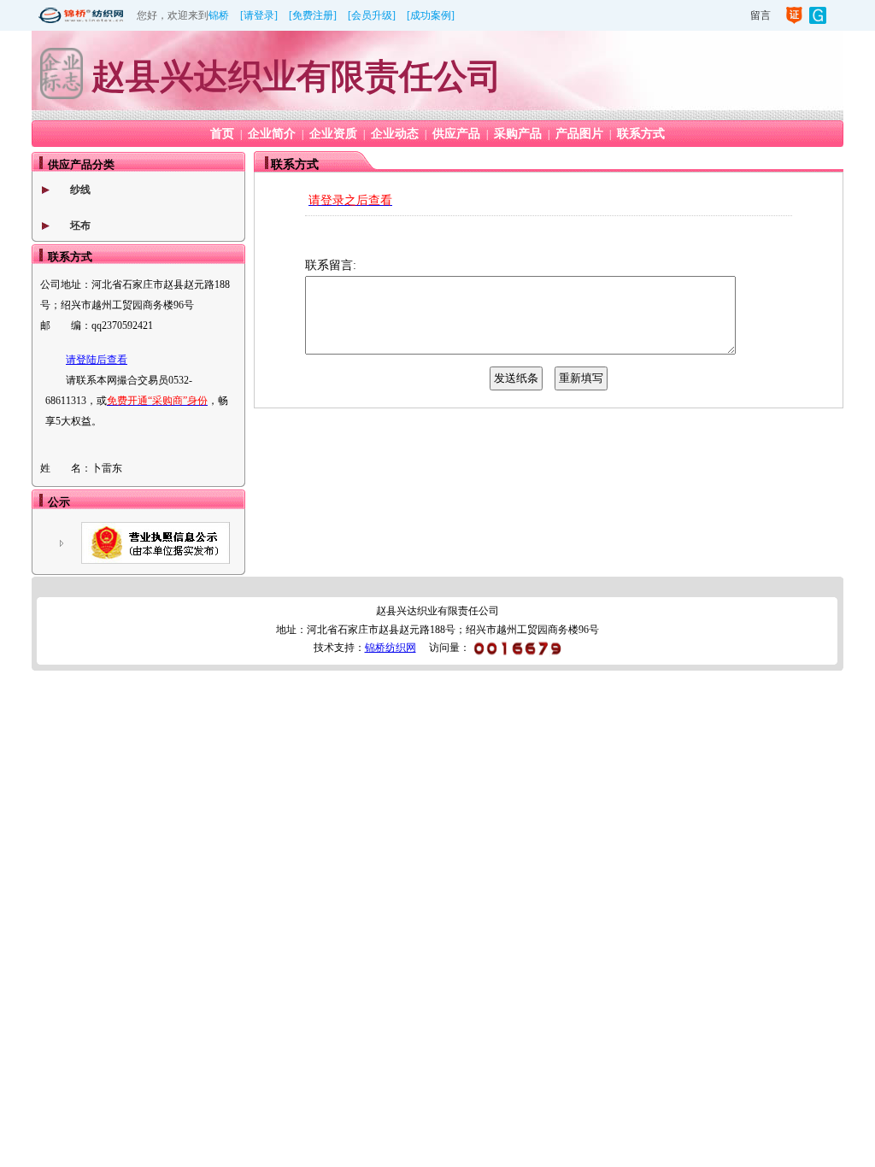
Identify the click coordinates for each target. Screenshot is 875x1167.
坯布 (80, 226)
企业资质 (333, 133)
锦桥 (218, 15)
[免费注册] (313, 15)
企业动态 (395, 133)
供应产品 (456, 133)
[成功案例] (431, 15)
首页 (222, 133)
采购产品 (518, 133)
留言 (760, 15)
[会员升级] (372, 15)
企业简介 (272, 133)
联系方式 (641, 133)
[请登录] (259, 15)
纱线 (80, 190)
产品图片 (579, 133)
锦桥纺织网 (390, 648)
